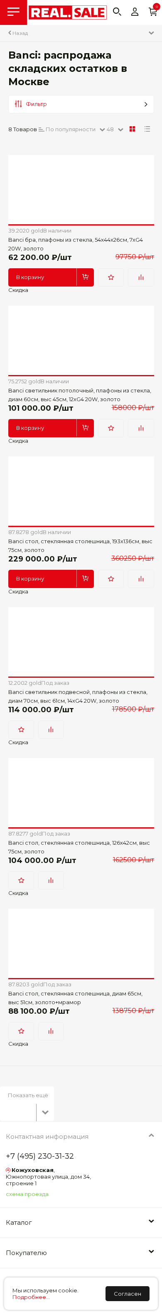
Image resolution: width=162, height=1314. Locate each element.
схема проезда (27, 1194)
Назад (19, 33)
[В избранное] (111, 277)
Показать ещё (28, 1095)
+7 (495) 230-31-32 (40, 1156)
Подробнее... (31, 1297)
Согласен (127, 1293)
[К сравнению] (141, 277)
